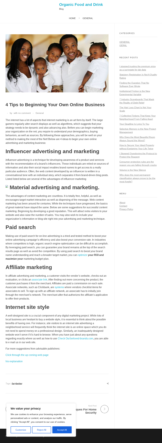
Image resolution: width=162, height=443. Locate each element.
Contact (123, 206)
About (122, 202)
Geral (123, 45)
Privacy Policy (126, 209)
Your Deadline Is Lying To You (134, 124)
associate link (39, 279)
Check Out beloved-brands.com (75, 338)
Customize (21, 430)
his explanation (14, 361)
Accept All (62, 430)
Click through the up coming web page (27, 355)
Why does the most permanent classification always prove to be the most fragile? (137, 178)
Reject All (41, 430)
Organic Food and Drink (81, 4)
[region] (41, 420)
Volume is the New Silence (132, 170)
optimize (82, 255)
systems (59, 287)
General (40, 113)
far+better (17, 383)
